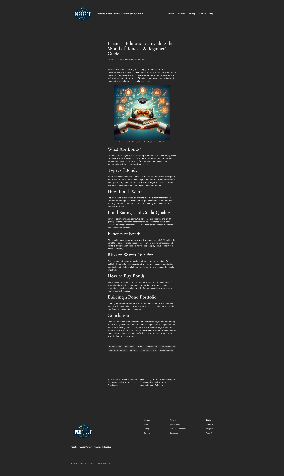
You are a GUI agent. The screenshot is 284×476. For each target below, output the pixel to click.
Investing (133, 350)
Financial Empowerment (117, 350)
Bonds (140, 346)
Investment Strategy (148, 350)
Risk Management (166, 350)
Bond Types (129, 346)
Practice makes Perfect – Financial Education (120, 13)
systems (126, 59)
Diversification (151, 346)
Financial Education (138, 59)
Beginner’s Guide (115, 346)
